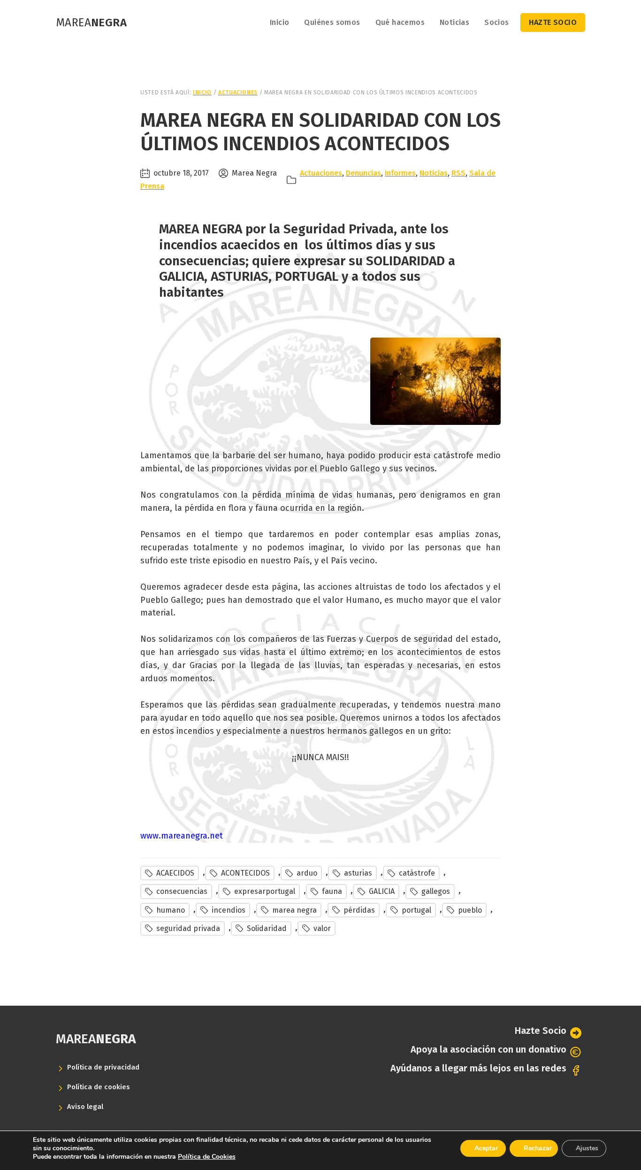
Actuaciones (321, 173)
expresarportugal (264, 891)
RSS (458, 173)
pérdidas (359, 910)
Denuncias (363, 173)
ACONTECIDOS (245, 873)
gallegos (435, 891)
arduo (307, 873)
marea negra (294, 910)
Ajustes (587, 1148)
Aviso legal (85, 1106)
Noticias (434, 173)
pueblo (470, 910)
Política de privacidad (103, 1067)
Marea (91, 22)
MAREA (96, 1039)
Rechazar (538, 1148)
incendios (228, 910)
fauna (332, 891)
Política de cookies (98, 1087)
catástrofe (417, 873)
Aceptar (486, 1148)
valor (322, 928)
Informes (400, 173)
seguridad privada (188, 928)
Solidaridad (267, 928)
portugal (416, 910)
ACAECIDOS (175, 873)
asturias (358, 873)
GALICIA (382, 891)
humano (170, 910)
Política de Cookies (207, 1156)
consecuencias (181, 891)
